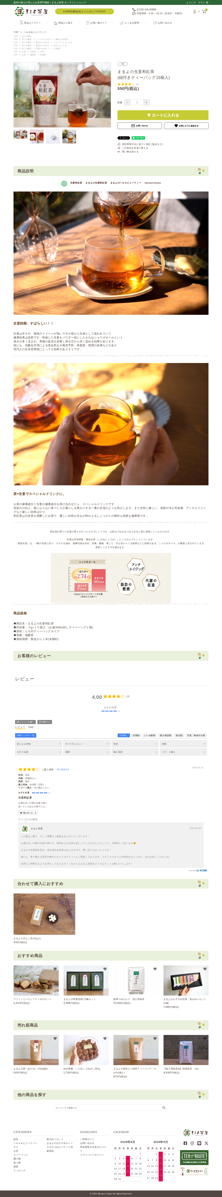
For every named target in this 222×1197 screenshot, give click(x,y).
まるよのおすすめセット (60, 1143)
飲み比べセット (55, 1139)
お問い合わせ (139, 126)
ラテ (15, 1147)
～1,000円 (56, 49)
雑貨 (15, 1166)
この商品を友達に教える (133, 148)
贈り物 (17, 1158)
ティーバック (20, 1155)
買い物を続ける (128, 151)
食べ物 (17, 1162)
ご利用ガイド (87, 1139)
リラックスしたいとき (63, 42)
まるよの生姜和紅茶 (96, 182)
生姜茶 (43, 55)
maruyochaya (153, 182)
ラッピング (19, 1170)
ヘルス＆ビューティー (25, 1143)
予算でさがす (41, 49)
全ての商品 (27, 36)
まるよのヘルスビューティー (125, 182)
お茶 (24, 52)
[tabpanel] (62, 95)
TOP (15, 36)
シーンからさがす (43, 39)
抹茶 (15, 1139)
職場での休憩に (62, 39)
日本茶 (33, 52)
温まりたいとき (60, 45)
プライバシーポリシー (92, 1155)
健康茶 (33, 55)
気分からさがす (42, 42)
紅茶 (42, 52)
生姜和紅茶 (76, 182)
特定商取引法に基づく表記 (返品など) (140, 144)
